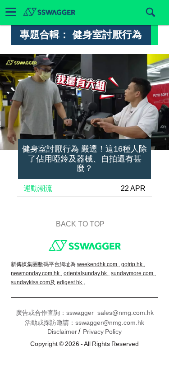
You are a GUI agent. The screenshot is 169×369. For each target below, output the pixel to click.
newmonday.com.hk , (36, 273)
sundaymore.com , (133, 273)
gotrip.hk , (133, 264)
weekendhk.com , (98, 264)
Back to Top (80, 224)
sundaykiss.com (30, 282)
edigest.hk (70, 282)
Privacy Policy (102, 331)
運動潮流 (37, 188)
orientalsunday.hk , (87, 273)
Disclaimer (62, 331)
